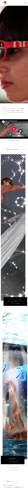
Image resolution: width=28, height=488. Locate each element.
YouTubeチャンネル (14, 140)
